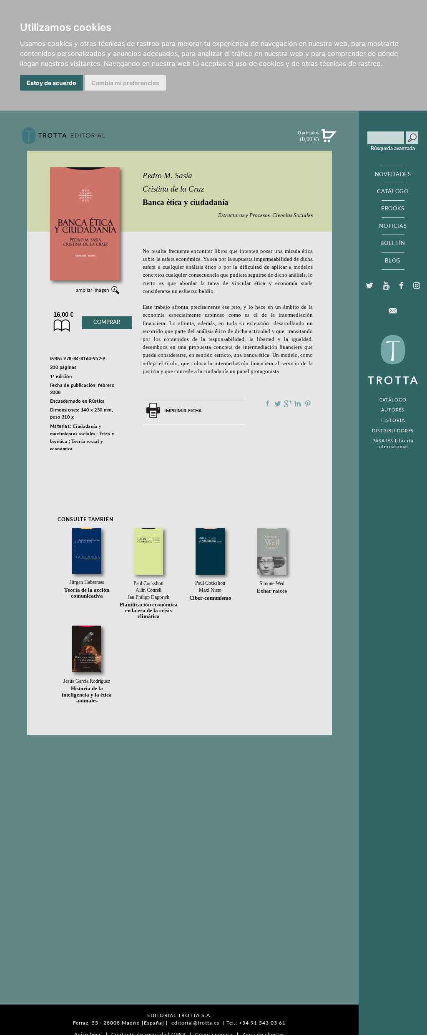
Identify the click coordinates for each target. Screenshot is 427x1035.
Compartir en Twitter (278, 404)
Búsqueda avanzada (393, 148)
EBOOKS (392, 209)
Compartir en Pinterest (308, 404)
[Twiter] (369, 285)
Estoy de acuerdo (51, 82)
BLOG (393, 261)
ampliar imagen (92, 290)
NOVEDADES (393, 174)
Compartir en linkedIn (298, 404)
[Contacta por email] (392, 310)
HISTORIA (393, 420)
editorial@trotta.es (195, 1022)
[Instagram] (416, 285)
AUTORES (392, 410)
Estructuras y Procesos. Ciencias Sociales (265, 215)
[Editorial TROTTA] (63, 139)
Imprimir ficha (183, 411)
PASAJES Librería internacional (392, 444)
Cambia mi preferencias (125, 82)
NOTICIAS (393, 226)
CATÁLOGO (392, 191)
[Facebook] (401, 285)
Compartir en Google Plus (288, 404)
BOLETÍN (392, 243)
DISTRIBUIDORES (393, 431)
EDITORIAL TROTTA (393, 362)
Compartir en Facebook (268, 404)
